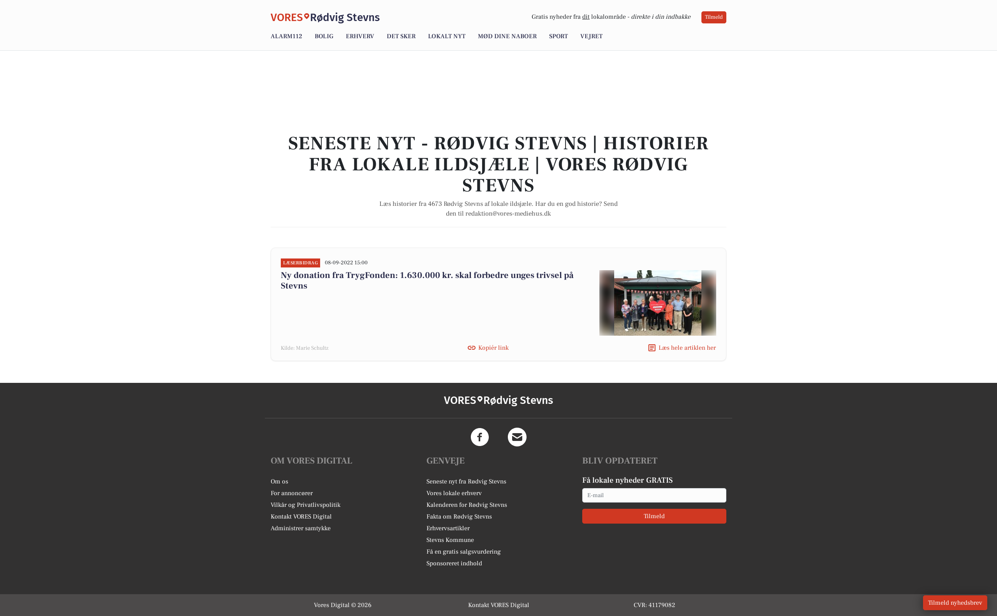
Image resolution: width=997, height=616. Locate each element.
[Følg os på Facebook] (479, 437)
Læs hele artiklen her (687, 348)
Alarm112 (286, 36)
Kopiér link (493, 348)
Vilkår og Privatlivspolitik (305, 505)
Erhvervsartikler (448, 528)
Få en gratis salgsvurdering (463, 552)
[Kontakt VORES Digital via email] (517, 437)
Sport (558, 36)
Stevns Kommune (450, 540)
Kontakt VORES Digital (301, 516)
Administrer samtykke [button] (301, 528)
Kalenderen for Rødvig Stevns (466, 505)
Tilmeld (714, 17)
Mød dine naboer (507, 36)
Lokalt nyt (446, 36)
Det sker (401, 36)
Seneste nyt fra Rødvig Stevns (466, 481)
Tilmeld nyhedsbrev (955, 603)
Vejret (591, 36)
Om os (279, 481)
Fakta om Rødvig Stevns (459, 516)
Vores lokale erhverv (454, 493)
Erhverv (360, 36)
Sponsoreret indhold (454, 563)
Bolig (324, 36)
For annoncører (292, 493)
